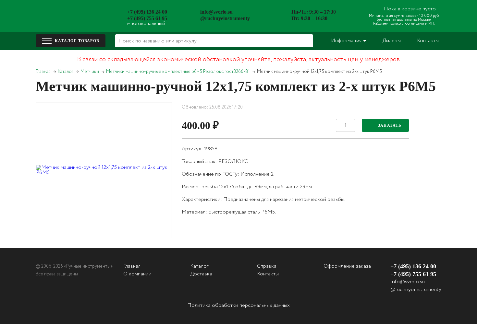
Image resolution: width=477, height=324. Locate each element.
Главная (43, 71)
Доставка (201, 274)
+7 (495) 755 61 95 (147, 18)
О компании (137, 274)
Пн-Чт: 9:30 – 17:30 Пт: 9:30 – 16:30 (313, 15)
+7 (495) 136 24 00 (147, 12)
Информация (346, 40)
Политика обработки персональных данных (238, 305)
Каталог (65, 71)
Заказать (390, 125)
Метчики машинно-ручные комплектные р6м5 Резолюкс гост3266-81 (178, 71)
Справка (266, 266)
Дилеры (392, 40)
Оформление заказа (347, 266)
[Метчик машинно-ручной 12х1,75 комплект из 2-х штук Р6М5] (104, 170)
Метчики (89, 71)
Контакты (428, 40)
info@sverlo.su (216, 12)
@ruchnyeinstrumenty (225, 18)
